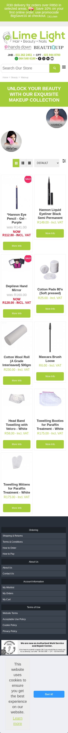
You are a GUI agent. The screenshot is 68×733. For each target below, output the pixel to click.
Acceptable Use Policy (14, 619)
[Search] (54, 68)
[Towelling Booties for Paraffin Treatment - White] (50, 398)
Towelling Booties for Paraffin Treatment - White (50, 424)
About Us (7, 567)
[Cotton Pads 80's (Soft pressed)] (50, 270)
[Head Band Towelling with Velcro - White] (16, 398)
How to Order (9, 548)
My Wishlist (8, 587)
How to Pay (8, 554)
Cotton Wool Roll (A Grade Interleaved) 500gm (16, 361)
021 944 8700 (52, 54)
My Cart (7, 599)
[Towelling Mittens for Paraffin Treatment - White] (16, 462)
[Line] (29, 163)
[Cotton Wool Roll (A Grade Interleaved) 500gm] (16, 337)
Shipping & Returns (13, 535)
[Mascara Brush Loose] (50, 337)
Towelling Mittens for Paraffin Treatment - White (16, 488)
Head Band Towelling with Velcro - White (17, 424)
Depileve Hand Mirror (16, 288)
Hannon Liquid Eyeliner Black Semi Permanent (50, 213)
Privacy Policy (10, 631)
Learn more (17, 721)
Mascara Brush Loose (50, 359)
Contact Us (8, 573)
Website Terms (10, 613)
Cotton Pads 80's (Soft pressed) (50, 291)
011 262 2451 (23, 54)
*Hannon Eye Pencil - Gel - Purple (16, 218)
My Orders (8, 593)
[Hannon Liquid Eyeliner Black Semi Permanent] (50, 190)
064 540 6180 (27, 58)
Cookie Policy (10, 625)
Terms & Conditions (13, 542)
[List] (22, 163)
